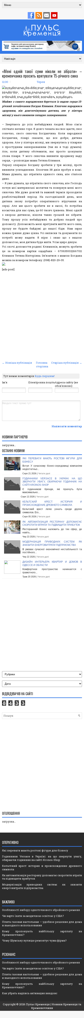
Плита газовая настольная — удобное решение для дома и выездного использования (42, 923)
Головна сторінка (42, 364)
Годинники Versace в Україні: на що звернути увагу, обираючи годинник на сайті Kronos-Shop (52, 481)
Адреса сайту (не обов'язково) (66, 384)
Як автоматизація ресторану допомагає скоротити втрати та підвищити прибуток (52, 523)
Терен (41, 82)
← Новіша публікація (17, 362)
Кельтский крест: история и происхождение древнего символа (52, 503)
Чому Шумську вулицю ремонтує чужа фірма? (34, 940)
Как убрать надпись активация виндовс (29, 993)
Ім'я (4, 382)
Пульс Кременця (38, 1004)
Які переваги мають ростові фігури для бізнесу (35, 850)
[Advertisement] (42, 315)
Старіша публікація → (66, 362)
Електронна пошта (41, 382)
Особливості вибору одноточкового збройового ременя (41, 910)
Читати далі (44, 473)
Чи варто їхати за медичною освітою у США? (33, 916)
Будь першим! (45, 376)
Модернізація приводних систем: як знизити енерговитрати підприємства (52, 543)
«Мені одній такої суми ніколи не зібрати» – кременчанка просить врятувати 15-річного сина (42, 73)
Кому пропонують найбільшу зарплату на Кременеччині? (42, 933)
